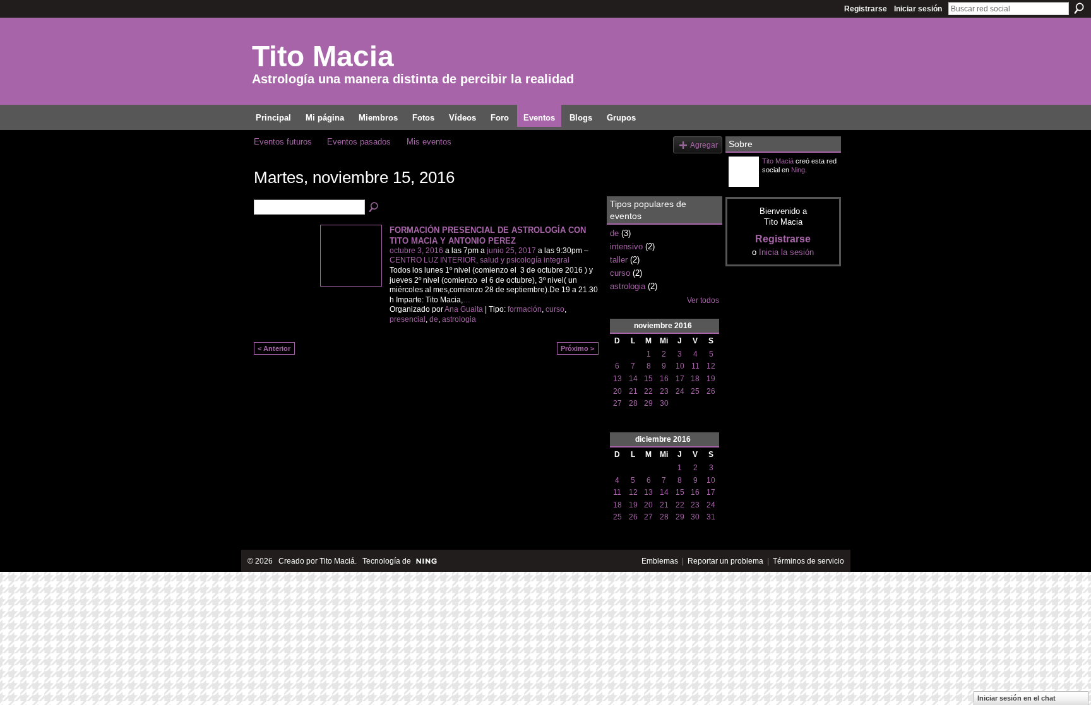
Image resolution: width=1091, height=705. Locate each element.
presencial (408, 319)
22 (648, 391)
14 (633, 378)
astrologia (459, 319)
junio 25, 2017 (511, 250)
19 (710, 378)
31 (710, 516)
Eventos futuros (283, 141)
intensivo (626, 246)
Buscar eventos (374, 207)
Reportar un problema (725, 561)
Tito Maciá (778, 161)
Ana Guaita (463, 309)
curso (555, 309)
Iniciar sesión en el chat (1016, 698)
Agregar (704, 145)
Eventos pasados (359, 141)
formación (525, 309)
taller (619, 259)
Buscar (1079, 8)
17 (680, 378)
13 (617, 378)
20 (617, 391)
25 (695, 391)
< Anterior (274, 348)
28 (633, 403)
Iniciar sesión (918, 8)
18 (695, 378)
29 (648, 403)
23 (664, 391)
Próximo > (577, 348)
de (433, 319)
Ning (798, 170)
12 (710, 366)
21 (633, 391)
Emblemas (659, 561)
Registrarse (865, 8)
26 (710, 391)
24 (680, 391)
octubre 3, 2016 (416, 250)
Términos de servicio (808, 561)
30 (664, 403)
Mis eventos (429, 141)
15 (648, 378)
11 (695, 366)
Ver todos (703, 300)
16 (664, 378)
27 (617, 403)
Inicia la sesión (786, 252)
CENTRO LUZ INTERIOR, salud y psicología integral (479, 260)
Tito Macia (323, 56)
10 (680, 366)
